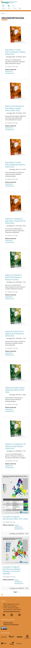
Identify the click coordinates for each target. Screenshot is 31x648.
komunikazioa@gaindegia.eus (11, 611)
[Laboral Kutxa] (11, 643)
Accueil (3, 13)
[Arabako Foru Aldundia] (4, 637)
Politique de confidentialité (11, 624)
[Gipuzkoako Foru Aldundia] (27, 637)
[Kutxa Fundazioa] (4, 643)
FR (14, 8)
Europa (16, 525)
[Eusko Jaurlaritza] (19, 637)
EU (4, 8)
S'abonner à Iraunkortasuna (2, 594)
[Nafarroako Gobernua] (19, 643)
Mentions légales (8, 622)
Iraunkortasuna (9, 73)
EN (20, 8)
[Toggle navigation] (13, 5)
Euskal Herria (9, 71)
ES (9, 8)
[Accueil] (10, 2)
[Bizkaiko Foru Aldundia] (11, 636)
